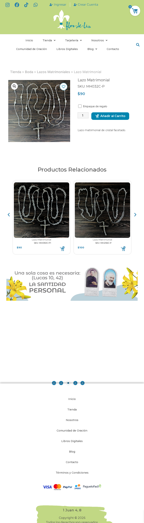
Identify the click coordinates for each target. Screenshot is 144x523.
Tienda (47, 40)
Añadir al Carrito (112, 116)
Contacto (113, 49)
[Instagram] (7, 4)
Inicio (29, 40)
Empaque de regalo (95, 106)
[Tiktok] (26, 4)
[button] (138, 45)
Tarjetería (71, 40)
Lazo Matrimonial (41, 239)
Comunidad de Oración (31, 49)
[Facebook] (17, 4)
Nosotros (97, 40)
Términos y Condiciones (72, 472)
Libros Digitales (67, 49)
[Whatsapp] (35, 4)
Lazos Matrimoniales (53, 72)
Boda (29, 72)
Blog (90, 49)
